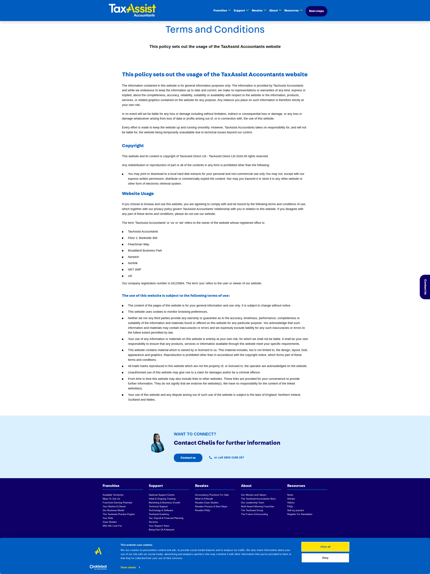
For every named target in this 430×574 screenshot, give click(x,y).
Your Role (108, 518)
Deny (325, 557)
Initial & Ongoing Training (162, 498)
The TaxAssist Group (252, 510)
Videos (290, 502)
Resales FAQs (202, 510)
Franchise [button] (220, 10)
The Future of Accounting (254, 514)
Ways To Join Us (111, 498)
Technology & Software (161, 510)
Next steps (316, 11)
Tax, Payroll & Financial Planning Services (166, 520)
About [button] (273, 10)
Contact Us (425, 287)
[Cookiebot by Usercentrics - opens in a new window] (98, 567)
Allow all (325, 546)
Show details (128, 567)
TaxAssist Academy (159, 514)
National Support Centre (162, 494)
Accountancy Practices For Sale (212, 494)
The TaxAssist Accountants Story (258, 498)
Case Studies (110, 522)
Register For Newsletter (299, 514)
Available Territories (113, 494)
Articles (291, 498)
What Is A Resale (204, 498)
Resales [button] (257, 10)
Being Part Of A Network (161, 529)
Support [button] (239, 10)
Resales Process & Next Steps (211, 506)
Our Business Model (113, 510)
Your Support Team (159, 525)
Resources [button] (291, 10)
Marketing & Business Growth (164, 502)
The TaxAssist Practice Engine (119, 514)
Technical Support (158, 506)
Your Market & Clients (114, 506)
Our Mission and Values (253, 494)
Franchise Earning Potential (117, 502)
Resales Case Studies (206, 502)
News (290, 494)
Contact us (188, 457)
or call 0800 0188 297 (228, 457)
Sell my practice (295, 510)
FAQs (290, 506)
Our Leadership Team (252, 502)
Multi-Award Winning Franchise (257, 506)
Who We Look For (112, 525)
